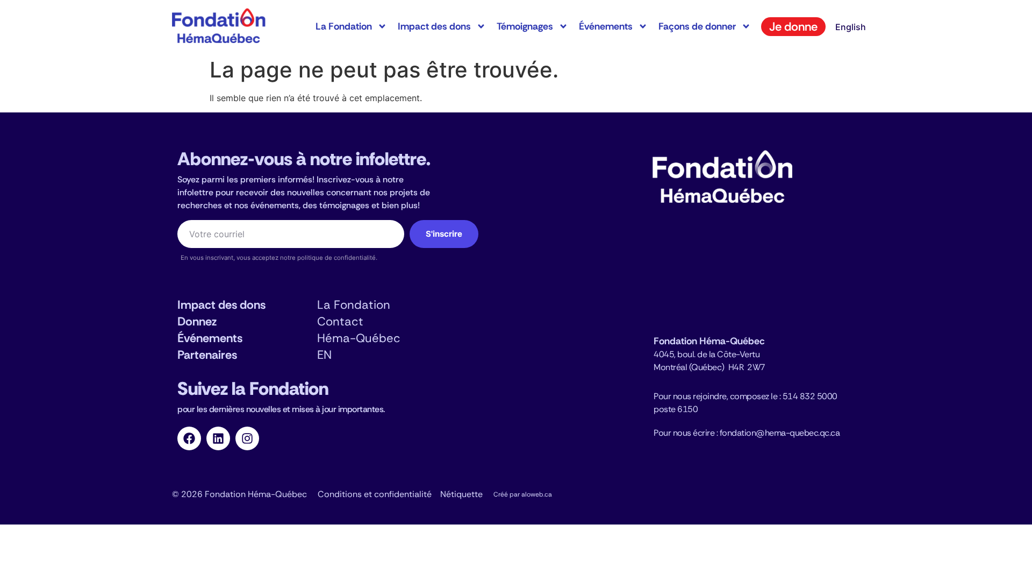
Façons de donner (697, 26)
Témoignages (525, 26)
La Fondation (344, 26)
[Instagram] (247, 438)
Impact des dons (434, 26)
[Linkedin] (218, 438)
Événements (606, 26)
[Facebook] (189, 438)
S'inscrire (444, 234)
